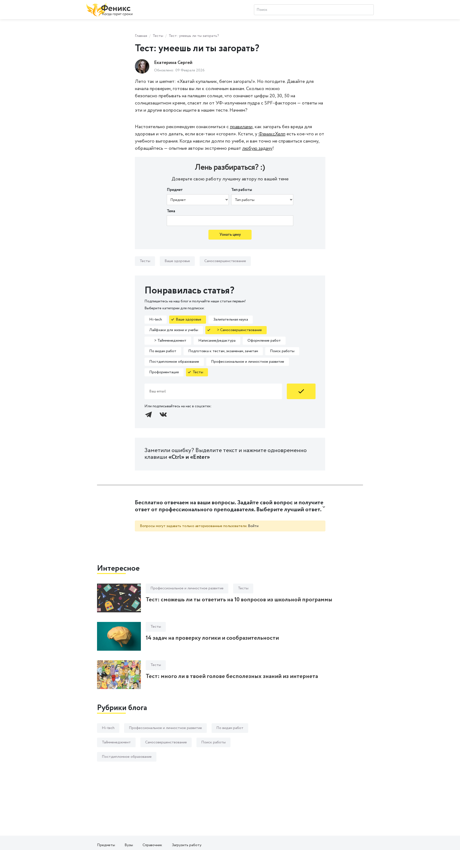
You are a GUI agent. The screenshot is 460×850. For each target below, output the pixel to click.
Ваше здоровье (177, 261)
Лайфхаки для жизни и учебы (173, 330)
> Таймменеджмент (167, 340)
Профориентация (164, 372)
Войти (253, 526)
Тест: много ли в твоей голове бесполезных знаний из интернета (232, 676)
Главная (141, 36)
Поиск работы (282, 351)
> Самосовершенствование (237, 330)
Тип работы (241, 190)
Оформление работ (264, 340)
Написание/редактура (217, 340)
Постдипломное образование (174, 361)
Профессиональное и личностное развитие (247, 361)
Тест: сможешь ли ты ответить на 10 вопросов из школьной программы (239, 600)
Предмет (175, 190)
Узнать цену (230, 234)
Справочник (152, 845)
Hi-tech (155, 319)
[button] (230, 506)
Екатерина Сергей (173, 62)
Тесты (158, 36)
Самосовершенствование (225, 261)
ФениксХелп (272, 134)
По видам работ (162, 351)
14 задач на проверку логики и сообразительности (212, 638)
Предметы (106, 845)
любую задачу (257, 148)
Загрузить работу (186, 845)
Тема (171, 211)
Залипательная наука (230, 319)
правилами (241, 126)
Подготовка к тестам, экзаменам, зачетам (223, 351)
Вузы (129, 845)
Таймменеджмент (116, 742)
